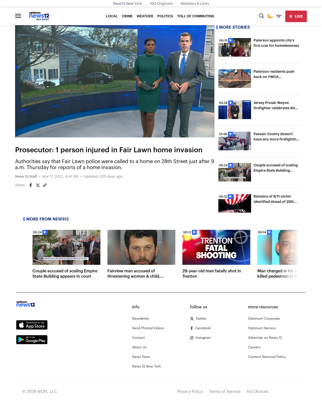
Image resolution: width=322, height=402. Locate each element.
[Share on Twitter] (38, 185)
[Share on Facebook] (31, 185)
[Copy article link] (45, 185)
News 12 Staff (26, 176)
